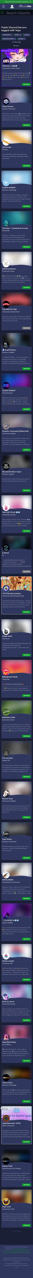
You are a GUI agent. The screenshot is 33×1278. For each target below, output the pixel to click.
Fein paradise (7, 758)
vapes (27, 35)
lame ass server (8, 1001)
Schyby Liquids (8, 961)
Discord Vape (7, 799)
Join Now (26, 84)
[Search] (2, 12)
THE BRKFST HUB (9, 309)
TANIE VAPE (7, 636)
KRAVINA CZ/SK (8, 717)
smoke (21, 39)
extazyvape (6, 147)
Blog (24, 1252)
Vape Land (6, 1207)
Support (28, 1252)
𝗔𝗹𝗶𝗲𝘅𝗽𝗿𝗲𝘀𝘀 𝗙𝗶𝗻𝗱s (10, 677)
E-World (5, 553)
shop (18, 35)
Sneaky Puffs (7, 1166)
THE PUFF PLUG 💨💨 (11, 512)
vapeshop (7, 35)
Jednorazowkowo (9, 269)
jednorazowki (9, 39)
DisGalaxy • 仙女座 (9, 66)
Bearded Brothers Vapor (11, 472)
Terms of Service (8, 1252)
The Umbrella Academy (11, 593)
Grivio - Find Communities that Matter (12, 1251)
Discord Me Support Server (20, 1249)
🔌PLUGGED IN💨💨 (10, 920)
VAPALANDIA (7, 880)
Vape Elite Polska (9, 1042)
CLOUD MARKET (9, 188)
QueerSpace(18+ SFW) (11, 1123)
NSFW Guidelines (17, 1252)
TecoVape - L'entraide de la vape (15, 228)
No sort (16, 46)
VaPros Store (7, 1083)
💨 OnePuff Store (9, 350)
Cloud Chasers (8, 106)
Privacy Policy (26, 1251)
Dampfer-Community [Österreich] (15, 431)
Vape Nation (7, 839)
